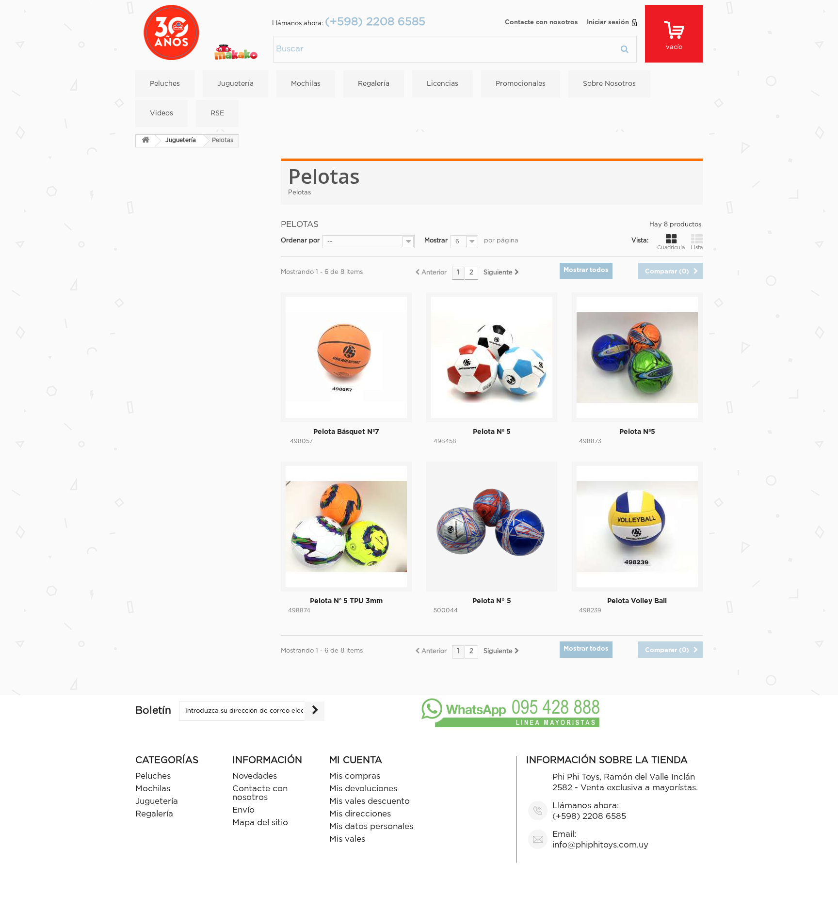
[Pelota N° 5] (492, 526)
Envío (243, 810)
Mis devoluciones (363, 789)
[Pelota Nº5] (637, 357)
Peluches (165, 84)
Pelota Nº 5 (492, 432)
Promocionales (521, 84)
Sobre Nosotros (609, 84)
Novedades (254, 776)
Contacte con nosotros (541, 22)
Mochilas (306, 84)
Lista (697, 247)
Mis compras (354, 776)
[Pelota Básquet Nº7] (346, 357)
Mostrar (436, 240)
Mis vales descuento (369, 801)
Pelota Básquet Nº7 (346, 432)
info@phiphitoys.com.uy (600, 845)
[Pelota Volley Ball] (637, 526)
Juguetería (235, 84)
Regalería (373, 84)
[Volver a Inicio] (145, 141)
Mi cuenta (355, 760)
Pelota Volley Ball (637, 601)
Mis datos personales (371, 827)
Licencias (442, 84)
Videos (161, 113)
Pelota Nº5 (637, 432)
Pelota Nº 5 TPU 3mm (346, 601)
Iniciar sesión (608, 22)
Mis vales (347, 839)
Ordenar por (300, 240)
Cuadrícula (671, 247)
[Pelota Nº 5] (492, 357)
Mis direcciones (360, 814)
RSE (217, 113)
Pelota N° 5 (491, 601)
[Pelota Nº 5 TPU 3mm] (346, 526)
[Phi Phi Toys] (200, 32)
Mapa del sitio (260, 823)
